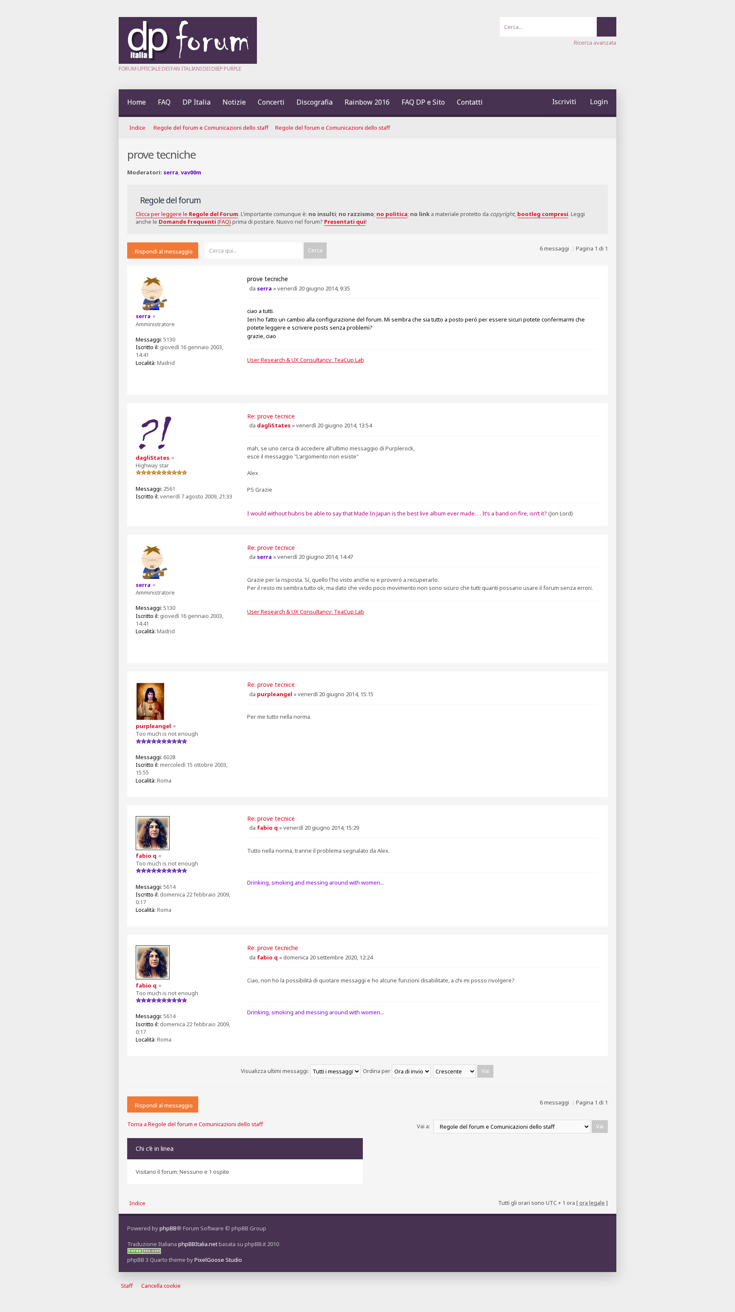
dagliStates (274, 425)
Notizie (234, 102)
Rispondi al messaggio (164, 251)
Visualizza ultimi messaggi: (275, 1071)
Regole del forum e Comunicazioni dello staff (211, 127)
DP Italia (196, 102)
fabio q (267, 827)
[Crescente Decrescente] (463, 1071)
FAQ (164, 102)
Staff (127, 1285)
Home (136, 102)
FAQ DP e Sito (423, 102)
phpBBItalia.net (197, 1244)
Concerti (271, 102)
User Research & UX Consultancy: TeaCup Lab (305, 360)
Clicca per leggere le (187, 214)
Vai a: (423, 1126)
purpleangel (274, 694)
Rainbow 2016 (367, 102)
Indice (137, 127)
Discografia (314, 102)
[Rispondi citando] (593, 279)
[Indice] (188, 61)
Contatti (470, 102)
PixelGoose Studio (218, 1260)
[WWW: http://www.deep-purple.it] (142, 376)
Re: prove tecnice (271, 416)
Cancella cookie (161, 1285)
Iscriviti (564, 101)
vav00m (191, 172)
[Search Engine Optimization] (144, 1252)
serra (170, 172)
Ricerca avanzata (595, 42)
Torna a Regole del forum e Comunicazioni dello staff (195, 1124)
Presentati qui (344, 221)
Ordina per (377, 1071)
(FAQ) (195, 221)
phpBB (168, 1228)
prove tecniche (267, 279)
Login (599, 101)
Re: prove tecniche (272, 948)
